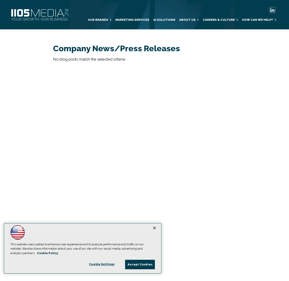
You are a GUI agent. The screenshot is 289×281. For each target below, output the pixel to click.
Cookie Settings (101, 264)
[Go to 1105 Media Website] (39, 15)
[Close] (154, 228)
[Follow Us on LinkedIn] (272, 10)
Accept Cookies (140, 264)
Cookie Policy (47, 253)
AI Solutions (164, 19)
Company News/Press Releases (116, 48)
